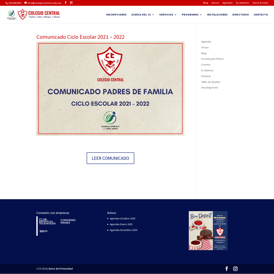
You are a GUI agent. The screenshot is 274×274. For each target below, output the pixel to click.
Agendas (228, 3)
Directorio (240, 14)
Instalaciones (217, 14)
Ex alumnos (242, 3)
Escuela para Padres (212, 58)
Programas (190, 14)
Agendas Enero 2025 (121, 224)
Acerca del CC (141, 14)
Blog (205, 3)
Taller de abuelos (210, 82)
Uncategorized (209, 87)
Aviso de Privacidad (61, 268)
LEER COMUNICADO (110, 158)
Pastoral (205, 76)
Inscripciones (116, 14)
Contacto (261, 14)
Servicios (166, 14)
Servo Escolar (260, 3)
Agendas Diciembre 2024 (123, 230)
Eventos (205, 64)
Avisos (215, 3)
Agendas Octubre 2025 (122, 218)
